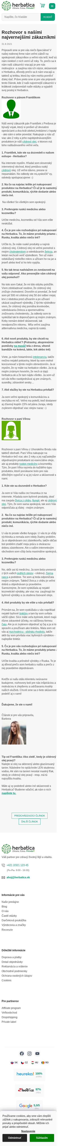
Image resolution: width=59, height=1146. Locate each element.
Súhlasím (42, 1137)
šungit (35, 500)
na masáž (20, 345)
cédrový (6, 170)
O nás (5, 911)
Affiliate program (11, 1008)
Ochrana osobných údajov (17, 975)
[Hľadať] (34, 4)
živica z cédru (23, 500)
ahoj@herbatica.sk (18, 877)
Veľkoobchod (9, 1012)
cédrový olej (29, 141)
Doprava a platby (11, 957)
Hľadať (47, 17)
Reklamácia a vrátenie (15, 966)
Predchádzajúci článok (29, 815)
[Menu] (51, 5)
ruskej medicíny (28, 463)
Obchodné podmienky (14, 971)
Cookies (6, 980)
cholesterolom (17, 251)
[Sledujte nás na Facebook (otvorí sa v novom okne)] (22, 1053)
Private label (9, 1021)
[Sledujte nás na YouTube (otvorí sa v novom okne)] (37, 1053)
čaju (4, 624)
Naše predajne (10, 902)
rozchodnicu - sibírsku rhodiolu (27, 631)
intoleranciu (40, 357)
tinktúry (23, 613)
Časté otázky (9, 915)
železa (48, 251)
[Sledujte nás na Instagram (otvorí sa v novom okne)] (29, 1053)
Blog (4, 906)
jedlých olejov (25, 573)
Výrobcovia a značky (14, 925)
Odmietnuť (14, 1137)
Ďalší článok (29, 821)
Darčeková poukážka (14, 920)
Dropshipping (9, 1017)
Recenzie (7, 929)
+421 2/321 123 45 (17, 865)
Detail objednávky (12, 961)
